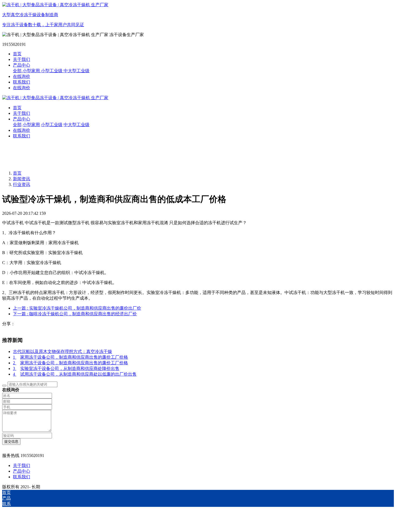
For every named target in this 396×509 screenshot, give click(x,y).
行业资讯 (21, 184)
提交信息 (11, 441)
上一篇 (77, 308)
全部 (18, 70)
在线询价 (21, 87)
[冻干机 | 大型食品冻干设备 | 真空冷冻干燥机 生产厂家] (198, 98)
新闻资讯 (21, 178)
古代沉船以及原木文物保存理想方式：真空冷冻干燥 (62, 351)
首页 (17, 53)
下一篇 (75, 313)
